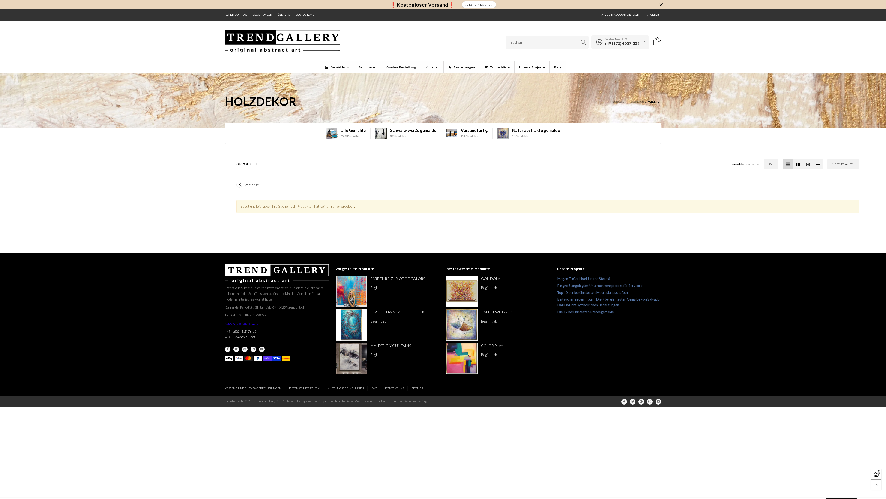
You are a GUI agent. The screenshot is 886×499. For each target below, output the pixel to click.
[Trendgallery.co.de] (282, 41)
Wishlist (655, 14)
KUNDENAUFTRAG (236, 14)
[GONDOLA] (462, 291)
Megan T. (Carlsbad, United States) (583, 279)
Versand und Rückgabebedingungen (253, 388)
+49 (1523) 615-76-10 (241, 331)
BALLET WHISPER (496, 312)
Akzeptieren (841, 492)
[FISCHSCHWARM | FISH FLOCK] (351, 325)
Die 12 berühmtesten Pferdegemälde (585, 312)
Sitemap (417, 388)
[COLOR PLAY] (462, 358)
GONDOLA (490, 278)
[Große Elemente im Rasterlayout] (798, 164)
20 (770, 164)
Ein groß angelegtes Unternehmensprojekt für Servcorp (599, 285)
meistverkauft (842, 164)
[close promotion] (661, 4)
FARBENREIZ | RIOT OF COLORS (397, 278)
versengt (252, 185)
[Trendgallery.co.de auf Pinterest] (245, 349)
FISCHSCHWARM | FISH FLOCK (397, 312)
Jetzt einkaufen (479, 4)
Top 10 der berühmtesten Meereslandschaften (592, 292)
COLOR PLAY (492, 345)
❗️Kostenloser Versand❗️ (422, 5)
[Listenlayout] (818, 164)
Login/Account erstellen (622, 14)
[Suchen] (583, 42)
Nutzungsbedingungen (345, 388)
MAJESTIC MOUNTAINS (390, 345)
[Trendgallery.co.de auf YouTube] (262, 349)
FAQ (374, 388)
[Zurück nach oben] (876, 485)
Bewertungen (262, 14)
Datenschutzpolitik (304, 388)
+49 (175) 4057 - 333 (240, 337)
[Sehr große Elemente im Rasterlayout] (808, 164)
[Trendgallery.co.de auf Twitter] (236, 349)
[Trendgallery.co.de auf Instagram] (253, 349)
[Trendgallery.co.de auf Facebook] (227, 349)
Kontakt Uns (394, 388)
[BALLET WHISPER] (462, 325)
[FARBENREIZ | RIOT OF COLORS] (351, 291)
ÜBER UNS (284, 14)
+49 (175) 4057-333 (622, 43)
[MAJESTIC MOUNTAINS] (351, 358)
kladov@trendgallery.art (241, 323)
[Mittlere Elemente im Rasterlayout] (788, 164)
